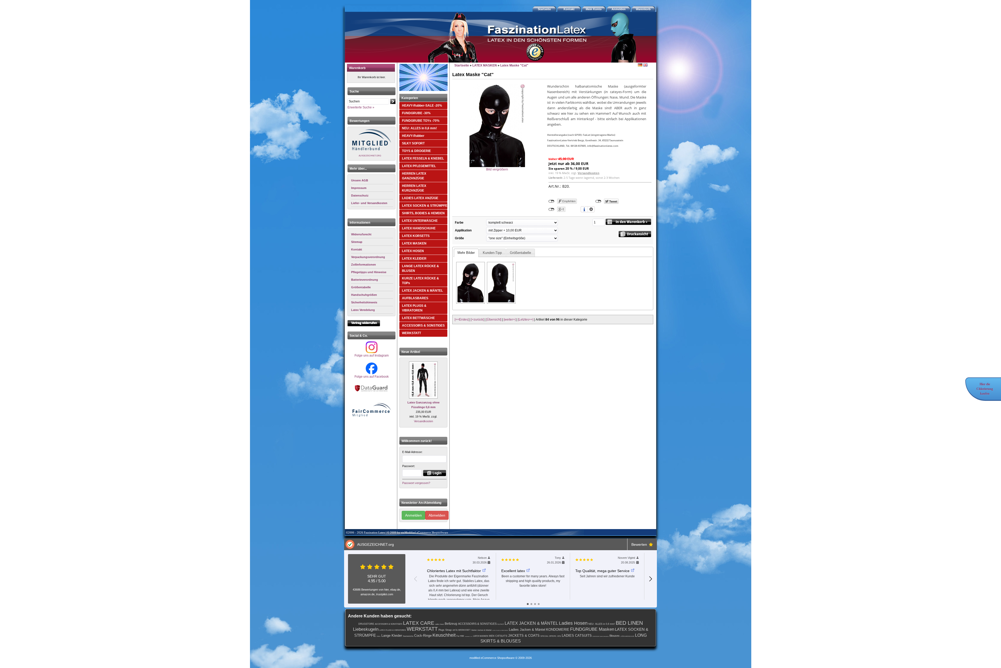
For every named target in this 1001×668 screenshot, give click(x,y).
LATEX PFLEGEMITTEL (419, 166)
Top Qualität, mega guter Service (602, 571)
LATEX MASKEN (414, 243)
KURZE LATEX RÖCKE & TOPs (420, 281)
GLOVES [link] (500, 624)
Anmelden (413, 515)
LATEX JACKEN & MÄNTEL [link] (531, 623)
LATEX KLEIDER (414, 258)
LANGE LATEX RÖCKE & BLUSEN (420, 268)
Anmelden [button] (619, 9)
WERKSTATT (411, 333)
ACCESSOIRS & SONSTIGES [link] (388, 624)
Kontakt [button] (569, 9)
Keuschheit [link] (444, 635)
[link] (372, 234)
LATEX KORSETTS (416, 236)
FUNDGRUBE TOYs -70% (421, 120)
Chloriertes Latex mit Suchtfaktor (454, 571)
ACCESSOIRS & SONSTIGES (423, 325)
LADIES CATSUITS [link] (577, 636)
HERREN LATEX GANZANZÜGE (414, 176)
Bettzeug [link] (451, 624)
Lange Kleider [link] (391, 636)
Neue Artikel (410, 352)
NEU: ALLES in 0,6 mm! (419, 128)
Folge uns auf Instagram (372, 355)
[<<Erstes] (462, 319)
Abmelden (437, 515)
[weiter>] (510, 319)
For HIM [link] (460, 636)
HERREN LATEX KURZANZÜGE (414, 188)
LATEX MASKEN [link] (480, 636)
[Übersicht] (493, 319)
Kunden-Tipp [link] (492, 253)
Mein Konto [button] (594, 9)
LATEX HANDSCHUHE (419, 228)
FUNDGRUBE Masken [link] (592, 629)
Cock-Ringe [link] (423, 636)
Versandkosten (423, 421)
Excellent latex (513, 571)
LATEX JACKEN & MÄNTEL (422, 290)
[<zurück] (477, 319)
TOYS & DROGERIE (416, 151)
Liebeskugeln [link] (366, 629)
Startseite (461, 65)
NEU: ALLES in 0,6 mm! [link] (601, 624)
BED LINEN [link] (629, 623)
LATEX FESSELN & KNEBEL (423, 158)
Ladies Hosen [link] (439, 624)
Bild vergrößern (497, 169)
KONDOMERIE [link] (557, 630)
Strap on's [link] (451, 629)
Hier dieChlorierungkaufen (984, 388)
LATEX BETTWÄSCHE (418, 318)
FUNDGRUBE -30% (416, 113)
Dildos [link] (379, 636)
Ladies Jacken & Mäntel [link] (527, 630)
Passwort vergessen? (416, 483)
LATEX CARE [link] (418, 623)
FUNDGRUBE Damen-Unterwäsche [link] (601, 636)
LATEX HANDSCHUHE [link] (627, 636)
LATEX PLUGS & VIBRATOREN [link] (392, 630)
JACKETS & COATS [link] (524, 636)
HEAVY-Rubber (413, 136)
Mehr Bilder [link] (466, 253)
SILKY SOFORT (413, 143)
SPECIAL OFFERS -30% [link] (550, 636)
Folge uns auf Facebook (372, 376)
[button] (644, 9)
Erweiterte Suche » (360, 107)
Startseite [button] (544, 9)
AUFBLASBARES (415, 298)
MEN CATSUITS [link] (498, 636)
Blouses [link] (614, 635)
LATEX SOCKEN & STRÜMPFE (424, 205)
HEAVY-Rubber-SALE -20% (422, 105)
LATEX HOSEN (413, 251)
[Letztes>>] (525, 319)
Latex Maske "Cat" (514, 65)
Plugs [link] (441, 630)
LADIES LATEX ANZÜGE (420, 198)
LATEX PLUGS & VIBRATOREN (414, 308)
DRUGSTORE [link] (366, 624)
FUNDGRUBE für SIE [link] (468, 636)
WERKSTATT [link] (422, 629)
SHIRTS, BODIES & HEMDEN (423, 213)
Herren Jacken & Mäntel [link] (481, 630)
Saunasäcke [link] (408, 636)
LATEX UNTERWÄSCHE (420, 221)
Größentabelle (520, 253)
